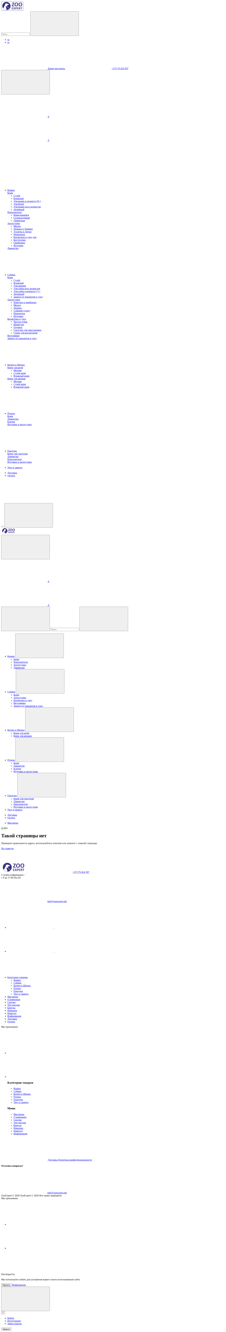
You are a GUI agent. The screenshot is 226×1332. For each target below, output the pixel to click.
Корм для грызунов (17, 453)
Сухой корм (20, 373)
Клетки (11, 421)
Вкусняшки (13, 335)
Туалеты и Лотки (23, 231)
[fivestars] (39, 1274)
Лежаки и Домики (23, 229)
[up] (25, 1299)
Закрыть (6, 1329)
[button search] (54, 23)
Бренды (11, 1007)
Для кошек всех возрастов (27, 206)
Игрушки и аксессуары (19, 424)
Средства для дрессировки (27, 330)
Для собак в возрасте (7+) (27, 291)
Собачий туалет (22, 310)
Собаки (11, 274)
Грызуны (12, 451)
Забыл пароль (14, 1323)
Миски (17, 226)
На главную (7, 848)
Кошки (11, 190)
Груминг (18, 327)
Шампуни (19, 324)
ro (8, 42)
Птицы (11, 413)
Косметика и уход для (25, 237)
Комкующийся (21, 215)
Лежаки (18, 308)
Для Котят (19, 204)
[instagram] (53, 951)
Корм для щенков (16, 378)
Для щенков (20, 285)
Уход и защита (14, 467)
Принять (6, 1285)
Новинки (12, 1010)
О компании (13, 999)
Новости (11, 1013)
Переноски (19, 234)
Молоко (18, 370)
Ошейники (19, 242)
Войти (10, 1318)
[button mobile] (2, 526)
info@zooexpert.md (57, 901)
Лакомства (12, 248)
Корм (10, 193)
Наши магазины (56, 68)
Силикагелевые (22, 218)
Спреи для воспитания (25, 333)
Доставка (12, 472)
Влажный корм (21, 376)
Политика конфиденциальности (75, 1160)
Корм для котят (15, 367)
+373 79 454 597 (120, 68)
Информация (14, 1016)
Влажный (19, 198)
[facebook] (53, 927)
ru (8, 39)
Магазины (12, 823)
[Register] (25, 547)
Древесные (19, 220)
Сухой (17, 195)
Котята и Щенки (16, 365)
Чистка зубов (20, 321)
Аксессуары (13, 223)
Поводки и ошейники (25, 302)
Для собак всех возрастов (27, 288)
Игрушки (18, 245)
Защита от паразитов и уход (28, 297)
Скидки (11, 1002)
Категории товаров (17, 977)
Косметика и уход (16, 319)
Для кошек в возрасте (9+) (27, 201)
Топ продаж (13, 1005)
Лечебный (19, 209)
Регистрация (14, 1321)
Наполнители (14, 212)
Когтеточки (20, 240)
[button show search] (28, 515)
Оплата (11, 475)
